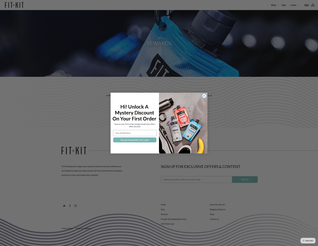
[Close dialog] (204, 96)
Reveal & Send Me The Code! (135, 140)
